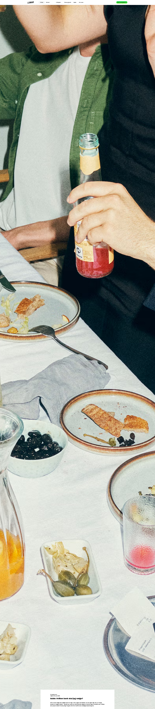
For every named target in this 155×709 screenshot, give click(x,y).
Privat (41, 2)
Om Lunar (81, 2)
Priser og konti (67, 2)
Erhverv (48, 2)
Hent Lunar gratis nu (121, 2)
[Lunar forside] (31, 2)
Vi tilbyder (58, 2)
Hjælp (75, 2)
